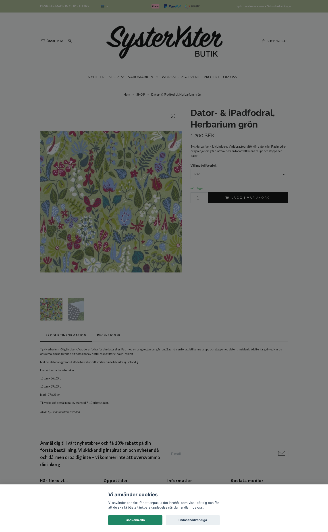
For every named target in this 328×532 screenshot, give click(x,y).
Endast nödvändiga (193, 520)
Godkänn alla (135, 520)
